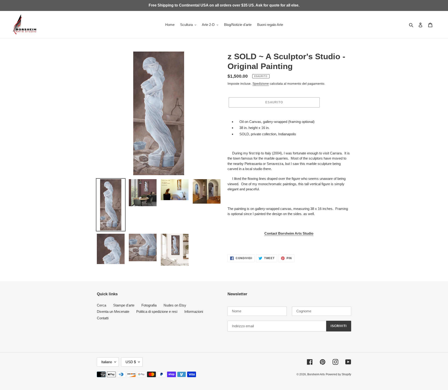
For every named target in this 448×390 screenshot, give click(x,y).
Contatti (102, 318)
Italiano (106, 362)
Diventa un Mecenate (113, 311)
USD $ (131, 362)
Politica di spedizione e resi (156, 311)
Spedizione (260, 83)
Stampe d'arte (123, 305)
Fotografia (149, 305)
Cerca (101, 305)
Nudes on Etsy (175, 305)
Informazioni (193, 311)
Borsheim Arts (316, 374)
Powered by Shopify (338, 374)
